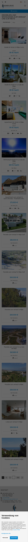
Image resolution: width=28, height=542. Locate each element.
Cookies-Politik (16, 529)
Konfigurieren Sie (6, 533)
